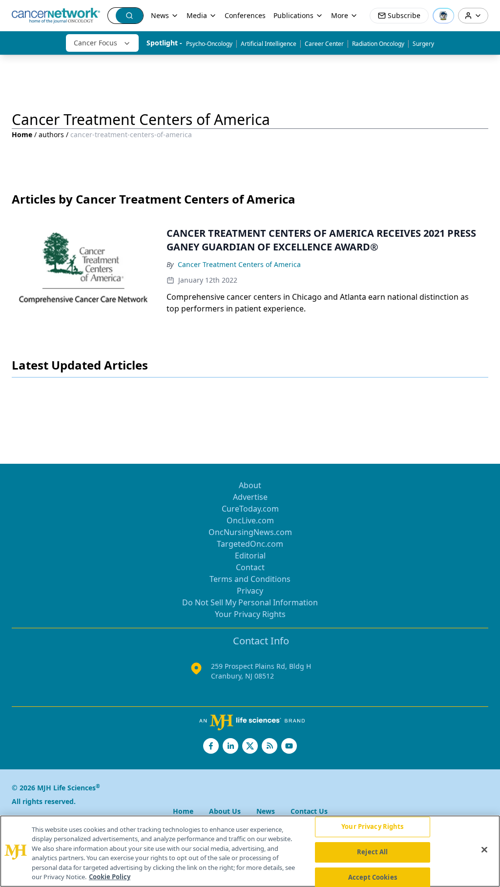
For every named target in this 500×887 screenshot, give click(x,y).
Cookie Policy (109, 876)
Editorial (250, 555)
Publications (293, 15)
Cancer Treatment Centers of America (239, 264)
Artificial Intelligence (268, 44)
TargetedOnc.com (250, 543)
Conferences (245, 15)
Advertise (250, 497)
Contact (250, 567)
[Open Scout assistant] (443, 15)
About (250, 485)
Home (22, 134)
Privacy (250, 590)
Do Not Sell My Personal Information (250, 602)
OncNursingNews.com (250, 532)
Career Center (324, 44)
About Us (225, 811)
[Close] (484, 850)
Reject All (372, 851)
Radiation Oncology (378, 44)
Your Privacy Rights (250, 614)
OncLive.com (250, 520)
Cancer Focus (95, 42)
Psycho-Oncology (209, 44)
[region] (250, 851)
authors (51, 134)
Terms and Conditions (250, 579)
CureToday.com (250, 508)
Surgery (423, 44)
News (160, 15)
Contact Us (309, 811)
